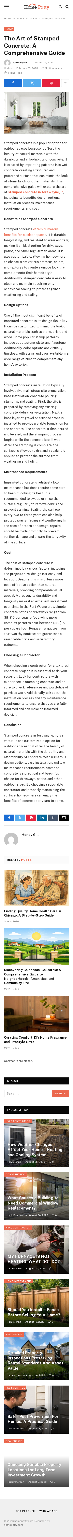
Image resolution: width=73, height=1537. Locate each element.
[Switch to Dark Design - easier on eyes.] (60, 6)
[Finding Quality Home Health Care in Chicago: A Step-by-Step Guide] (36, 888)
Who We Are (48, 1511)
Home (9, 29)
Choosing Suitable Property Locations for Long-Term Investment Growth (34, 1469)
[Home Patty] (36, 6)
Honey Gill (22, 62)
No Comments (53, 68)
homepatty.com (13, 1524)
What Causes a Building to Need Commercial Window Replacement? (33, 1203)
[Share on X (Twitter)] (32, 83)
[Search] (67, 6)
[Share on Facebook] (13, 83)
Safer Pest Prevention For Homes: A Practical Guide (33, 1419)
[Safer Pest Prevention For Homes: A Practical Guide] (36, 1410)
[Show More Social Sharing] (65, 83)
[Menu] (6, 6)
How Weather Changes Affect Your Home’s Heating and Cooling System (35, 1149)
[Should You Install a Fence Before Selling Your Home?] (36, 1303)
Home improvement (18, 1281)
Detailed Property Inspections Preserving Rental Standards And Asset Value (35, 1360)
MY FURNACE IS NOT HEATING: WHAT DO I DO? (34, 1259)
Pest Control (15, 1388)
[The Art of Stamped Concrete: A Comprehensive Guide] (36, 113)
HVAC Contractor (18, 1121)
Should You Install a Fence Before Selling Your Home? (34, 1312)
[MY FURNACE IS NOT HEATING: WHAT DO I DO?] (36, 1249)
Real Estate (14, 1334)
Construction (16, 1174)
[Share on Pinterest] (51, 83)
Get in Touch (25, 1511)
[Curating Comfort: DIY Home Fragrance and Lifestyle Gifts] (36, 1014)
